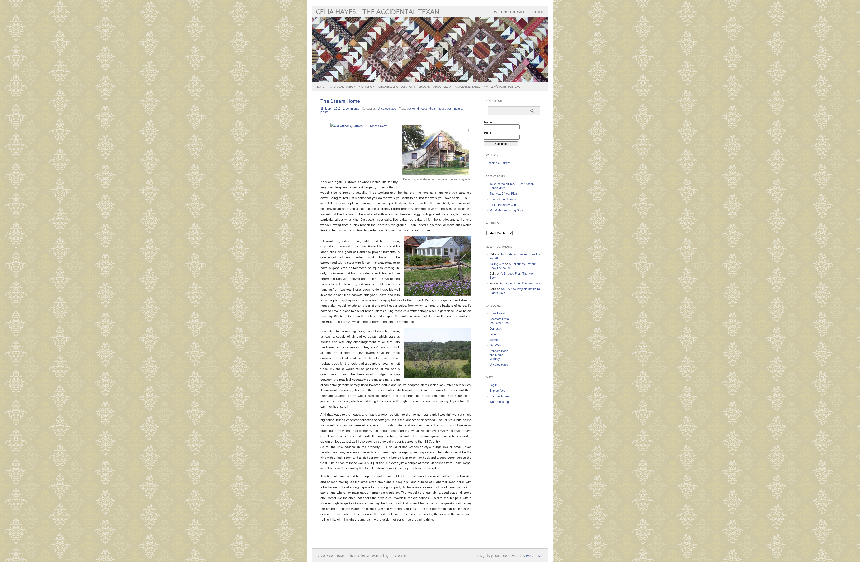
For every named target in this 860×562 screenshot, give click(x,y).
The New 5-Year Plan (503, 193)
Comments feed (500, 396)
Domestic (496, 328)
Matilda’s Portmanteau (502, 86)
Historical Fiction (341, 86)
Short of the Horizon (503, 199)
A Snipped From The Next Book (520, 283)
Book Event (497, 313)
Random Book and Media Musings (499, 355)
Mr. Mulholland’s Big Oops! (507, 210)
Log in (493, 385)
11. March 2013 (330, 108)
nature (458, 108)
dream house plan (440, 108)
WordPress (533, 556)
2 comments (351, 108)
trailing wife (497, 264)
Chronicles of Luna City (396, 86)
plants (324, 112)
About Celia (442, 86)
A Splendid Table (467, 86)
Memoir (494, 339)
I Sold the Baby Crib (503, 204)
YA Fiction (367, 86)
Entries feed (497, 390)
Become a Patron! (498, 163)
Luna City (496, 334)
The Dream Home (340, 101)
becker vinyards (417, 108)
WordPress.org (499, 402)
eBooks (424, 86)
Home (320, 86)
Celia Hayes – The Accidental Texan (377, 12)
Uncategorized (387, 108)
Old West (496, 345)
